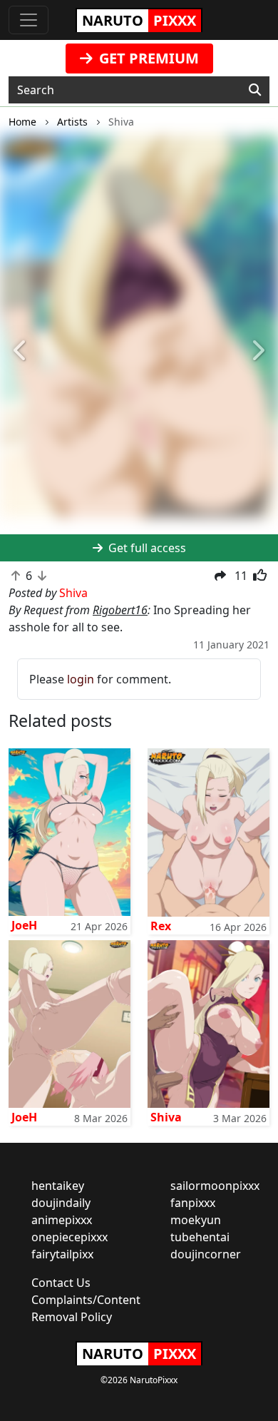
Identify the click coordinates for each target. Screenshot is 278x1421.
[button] (21, 352)
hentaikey (57, 1185)
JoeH (24, 925)
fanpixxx (192, 1203)
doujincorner (205, 1254)
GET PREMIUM (147, 58)
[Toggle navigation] (28, 20)
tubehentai (200, 1237)
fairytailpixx (62, 1254)
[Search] (254, 89)
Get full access (145, 548)
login (80, 679)
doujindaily (61, 1203)
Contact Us (61, 1282)
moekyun (195, 1220)
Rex (160, 926)
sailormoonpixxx (214, 1185)
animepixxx (61, 1220)
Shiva (166, 1117)
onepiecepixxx (69, 1237)
